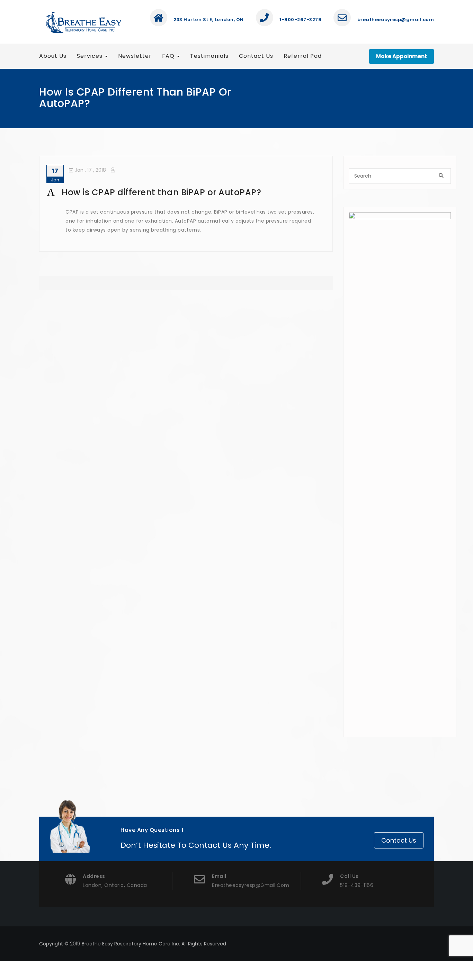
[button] (185, 192)
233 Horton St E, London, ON (208, 19)
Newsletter (135, 56)
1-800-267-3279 (300, 19)
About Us (52, 56)
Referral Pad (303, 56)
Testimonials (209, 56)
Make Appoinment (401, 56)
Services (90, 56)
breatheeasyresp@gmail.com (395, 19)
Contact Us (256, 56)
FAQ (169, 56)
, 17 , (90, 170)
